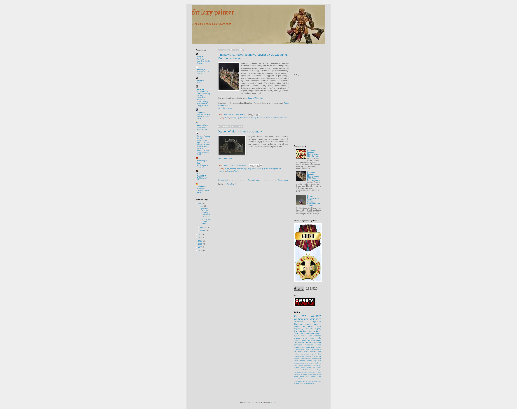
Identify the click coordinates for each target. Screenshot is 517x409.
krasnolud (310, 334)
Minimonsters (312, 372)
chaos (310, 326)
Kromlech (304, 372)
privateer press (300, 338)
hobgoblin (297, 379)
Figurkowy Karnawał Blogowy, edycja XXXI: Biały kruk (313, 153)
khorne (310, 356)
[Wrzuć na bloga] (252, 114)
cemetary (233, 118)
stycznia (203, 231)
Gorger (319, 370)
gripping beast (316, 376)
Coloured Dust (202, 125)
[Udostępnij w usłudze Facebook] (257, 114)
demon (303, 336)
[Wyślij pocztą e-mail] (249, 114)
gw (320, 331)
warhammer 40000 (300, 370)
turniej (313, 347)
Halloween (297, 372)
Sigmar (310, 374)
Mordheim (269, 118)
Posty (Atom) (231, 184)
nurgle (318, 340)
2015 (200, 247)
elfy (315, 360)
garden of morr (268, 168)
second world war (299, 381)
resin (316, 331)
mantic (300, 351)
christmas (297, 356)
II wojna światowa (305, 358)
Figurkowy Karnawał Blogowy (246, 118)
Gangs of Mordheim (255, 98)
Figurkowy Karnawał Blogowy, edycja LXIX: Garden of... (205, 213)
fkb (258, 118)
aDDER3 (199, 82)
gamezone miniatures (303, 345)
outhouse (318, 379)
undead (318, 334)
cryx (245, 168)
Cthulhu (301, 349)
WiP (320, 374)
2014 (200, 250)
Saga (319, 354)
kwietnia (203, 227)
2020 (200, 203)
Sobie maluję (201, 187)
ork (320, 356)
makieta (262, 118)
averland (315, 349)
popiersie (314, 354)
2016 (200, 244)
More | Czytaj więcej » (226, 108)
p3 (227, 171)
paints (230, 171)
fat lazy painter (213, 12)
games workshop (257, 168)
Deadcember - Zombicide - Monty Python (203, 191)
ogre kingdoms (314, 336)
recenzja (297, 340)
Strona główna (253, 180)
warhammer (277, 118)
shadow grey (201, 112)
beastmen (309, 343)
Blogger (273, 402)
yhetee (312, 383)
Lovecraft (308, 349)
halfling (301, 365)
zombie (318, 345)
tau (313, 381)
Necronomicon (316, 358)
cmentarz (240, 168)
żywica (296, 336)
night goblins (316, 365)
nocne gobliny (306, 367)
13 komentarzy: (241, 165)
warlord (309, 370)
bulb (307, 376)
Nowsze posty (223, 180)
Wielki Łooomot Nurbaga (303, 360)
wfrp (319, 338)
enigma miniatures (300, 363)
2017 (200, 241)
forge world (310, 363)
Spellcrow (315, 374)
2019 (200, 235)
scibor (309, 331)
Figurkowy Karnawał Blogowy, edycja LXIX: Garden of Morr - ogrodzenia (313, 176)
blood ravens (299, 376)
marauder (307, 365)
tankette (308, 381)
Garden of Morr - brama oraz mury (240, 131)
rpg (314, 367)
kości (303, 347)
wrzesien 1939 (298, 383)
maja (202, 206)
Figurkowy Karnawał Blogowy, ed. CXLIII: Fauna (203, 116)
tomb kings (317, 381)
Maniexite (200, 80)
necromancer (305, 354)
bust (319, 349)
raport (308, 347)
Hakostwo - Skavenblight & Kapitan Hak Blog (203, 91)
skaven (296, 358)
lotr (295, 351)
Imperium (311, 340)
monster (316, 356)
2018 (200, 238)
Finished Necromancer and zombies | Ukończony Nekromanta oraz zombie (313, 201)
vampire (313, 338)
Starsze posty (283, 180)
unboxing (302, 331)
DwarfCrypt (201, 70)
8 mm (314, 370)
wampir (304, 340)
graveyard (277, 168)
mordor (312, 379)
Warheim (284, 118)
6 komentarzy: (241, 114)
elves (319, 360)
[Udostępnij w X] (255, 114)
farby (249, 168)
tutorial (319, 367)
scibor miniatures (310, 351)
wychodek (307, 383)
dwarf (296, 334)
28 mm (227, 118)
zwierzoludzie (299, 343)
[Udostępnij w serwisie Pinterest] (260, 114)
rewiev (302, 334)
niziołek (296, 367)
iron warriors (305, 379)
